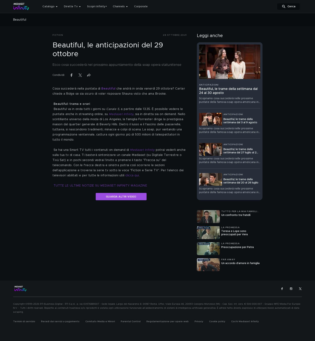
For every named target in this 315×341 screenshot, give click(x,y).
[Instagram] (291, 288)
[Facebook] (282, 288)
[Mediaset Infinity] (21, 6)
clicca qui (132, 175)
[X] (300, 288)
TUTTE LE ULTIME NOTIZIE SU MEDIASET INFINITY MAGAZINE (100, 185)
